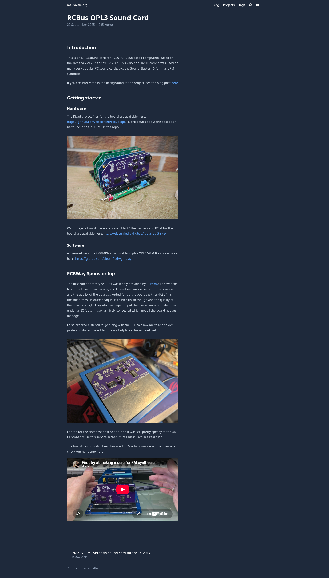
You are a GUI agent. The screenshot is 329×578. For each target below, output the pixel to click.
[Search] (250, 4)
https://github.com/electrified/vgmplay (103, 259)
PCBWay (152, 284)
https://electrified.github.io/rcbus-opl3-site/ (135, 233)
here (174, 83)
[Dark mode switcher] (257, 4)
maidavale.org (77, 5)
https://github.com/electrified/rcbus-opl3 (96, 122)
